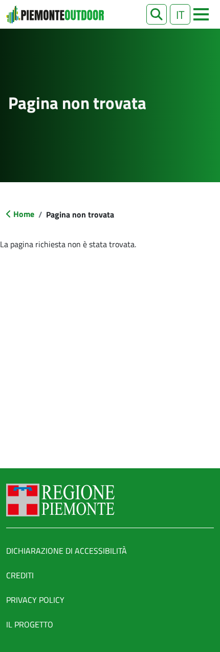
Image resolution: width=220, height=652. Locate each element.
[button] (156, 14)
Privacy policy (35, 600)
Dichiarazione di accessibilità (66, 551)
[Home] (55, 14)
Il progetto (29, 624)
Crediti (20, 575)
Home (23, 214)
